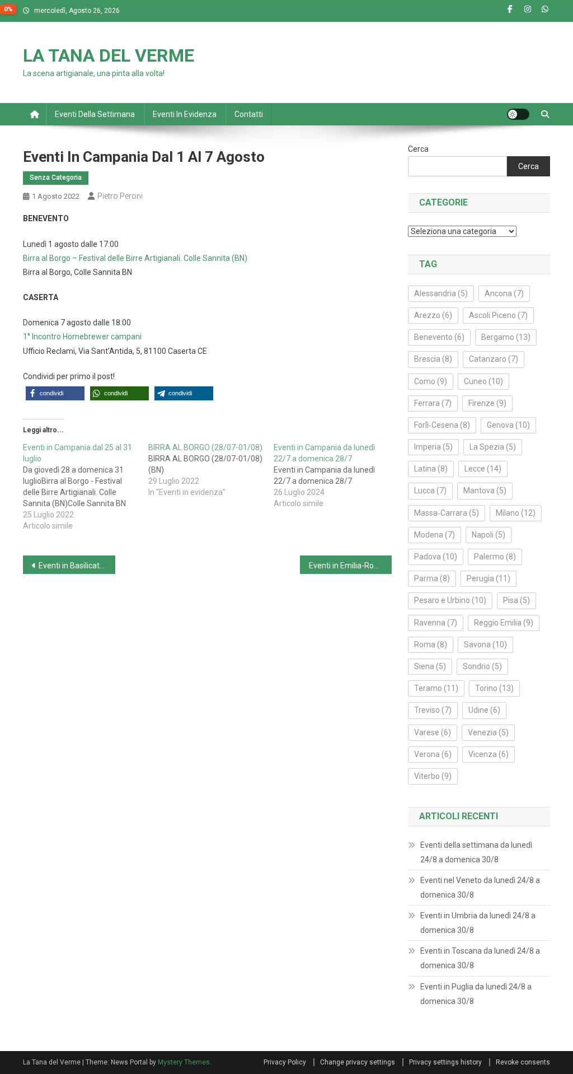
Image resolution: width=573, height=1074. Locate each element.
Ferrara (433, 403)
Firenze (487, 403)
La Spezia (492, 446)
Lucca (430, 490)
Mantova (484, 490)
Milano (516, 512)
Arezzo (433, 315)
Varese (432, 732)
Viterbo (433, 776)
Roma (430, 644)
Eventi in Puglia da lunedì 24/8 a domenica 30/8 (476, 994)
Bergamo (505, 337)
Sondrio (482, 666)
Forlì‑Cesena (442, 425)
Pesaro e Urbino (450, 600)
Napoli (488, 534)
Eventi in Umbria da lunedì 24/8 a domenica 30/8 (478, 923)
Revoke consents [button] (523, 1062)
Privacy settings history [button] (445, 1062)
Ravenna (435, 622)
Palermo (495, 556)
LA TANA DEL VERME (108, 55)
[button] (55, 393)
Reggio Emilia (503, 622)
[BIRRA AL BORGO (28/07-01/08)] (211, 470)
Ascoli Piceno (498, 315)
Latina (431, 468)
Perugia (488, 578)
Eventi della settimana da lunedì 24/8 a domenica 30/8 (476, 852)
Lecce (482, 468)
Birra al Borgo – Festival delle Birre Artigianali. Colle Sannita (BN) (135, 258)
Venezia (488, 732)
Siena (430, 666)
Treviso (433, 710)
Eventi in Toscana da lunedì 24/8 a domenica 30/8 (480, 958)
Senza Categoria (56, 177)
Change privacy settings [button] (357, 1062)
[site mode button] (518, 114)
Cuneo (483, 381)
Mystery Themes (184, 1062)
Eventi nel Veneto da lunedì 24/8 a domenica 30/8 (480, 887)
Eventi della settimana (95, 114)
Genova (508, 425)
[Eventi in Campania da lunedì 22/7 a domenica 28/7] (336, 475)
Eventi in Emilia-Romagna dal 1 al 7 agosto (350, 565)
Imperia (433, 446)
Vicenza (488, 754)
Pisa (516, 600)
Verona (433, 754)
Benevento (439, 337)
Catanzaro (493, 358)
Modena (434, 534)
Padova (435, 556)
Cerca (418, 148)
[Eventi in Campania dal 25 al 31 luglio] (85, 486)
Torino (494, 688)
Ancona (504, 293)
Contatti (248, 114)
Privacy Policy (285, 1062)
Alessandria (441, 293)
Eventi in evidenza (185, 114)
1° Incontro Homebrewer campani (82, 336)
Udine (484, 710)
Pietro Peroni (120, 196)
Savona (485, 644)
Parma (432, 578)
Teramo (436, 688)
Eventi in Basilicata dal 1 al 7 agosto (77, 565)
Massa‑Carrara (446, 512)
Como (430, 381)
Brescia (433, 358)
